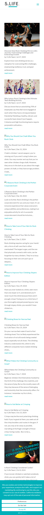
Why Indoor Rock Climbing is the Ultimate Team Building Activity (20, 99)
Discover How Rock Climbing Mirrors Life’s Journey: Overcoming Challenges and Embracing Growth (20, 52)
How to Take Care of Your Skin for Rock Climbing (19, 236)
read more (8, 73)
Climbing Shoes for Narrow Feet (16, 325)
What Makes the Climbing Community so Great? (20, 371)
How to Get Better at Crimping (16, 410)
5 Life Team (11, 57)
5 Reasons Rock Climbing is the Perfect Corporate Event (19, 192)
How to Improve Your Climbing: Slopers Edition (19, 282)
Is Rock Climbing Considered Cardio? (18, 467)
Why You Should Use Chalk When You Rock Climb (21, 146)
